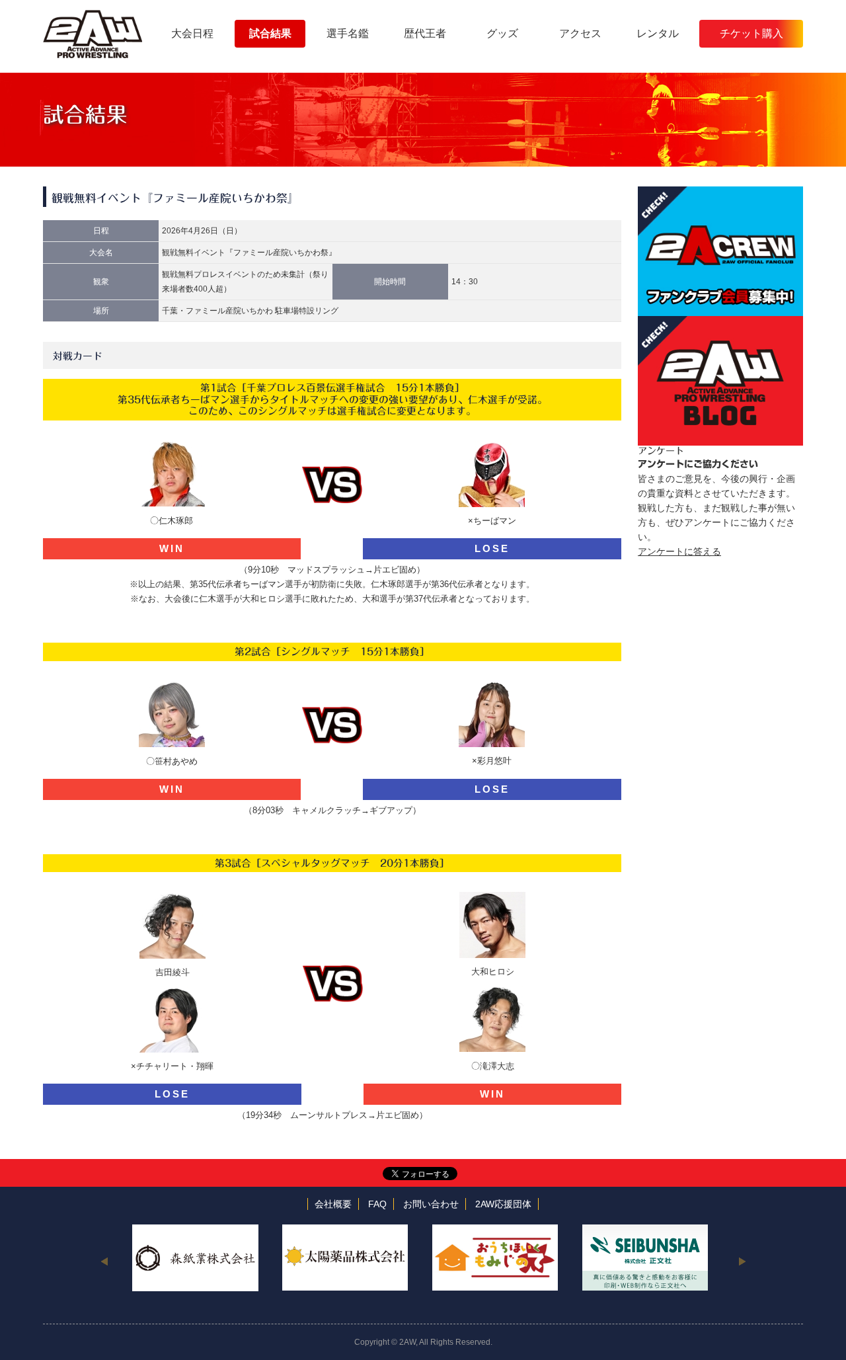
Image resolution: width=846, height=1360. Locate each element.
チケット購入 (751, 33)
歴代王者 (425, 33)
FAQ (377, 1204)
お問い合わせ (431, 1204)
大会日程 (192, 33)
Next (742, 1261)
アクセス (580, 33)
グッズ (502, 33)
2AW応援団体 (503, 1204)
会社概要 (333, 1204)
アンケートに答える (679, 551)
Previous (104, 1261)
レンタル (657, 33)
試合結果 (270, 33)
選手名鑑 (348, 33)
